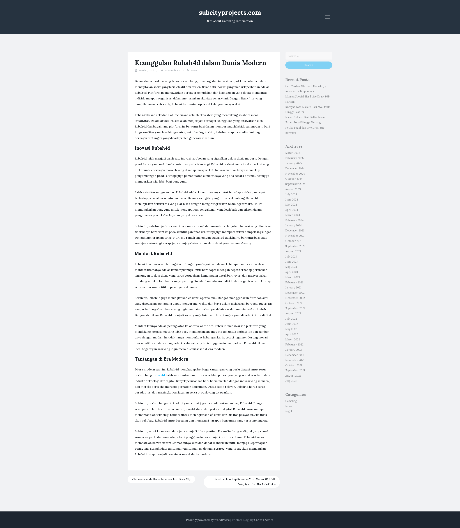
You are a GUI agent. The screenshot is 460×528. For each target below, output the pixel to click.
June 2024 (291, 199)
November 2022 (295, 298)
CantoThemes (263, 520)
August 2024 (293, 189)
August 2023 (293, 251)
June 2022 (291, 324)
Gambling (291, 401)
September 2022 (295, 308)
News (194, 70)
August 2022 (293, 313)
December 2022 (295, 292)
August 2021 (293, 375)
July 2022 (291, 318)
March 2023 (292, 277)
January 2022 (293, 349)
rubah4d (159, 375)
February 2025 (294, 158)
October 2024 (293, 178)
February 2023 (294, 282)
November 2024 (295, 173)
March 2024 (292, 215)
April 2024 (291, 209)
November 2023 (295, 235)
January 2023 (293, 287)
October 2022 (293, 303)
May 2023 (291, 266)
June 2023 (291, 261)
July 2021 (291, 381)
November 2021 (294, 360)
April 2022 (291, 334)
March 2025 (292, 152)
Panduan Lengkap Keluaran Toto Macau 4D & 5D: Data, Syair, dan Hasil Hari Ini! (245, 482)
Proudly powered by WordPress (208, 520)
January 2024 (293, 225)
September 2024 (295, 184)
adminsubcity (172, 70)
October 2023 (293, 241)
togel (288, 411)
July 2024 (291, 194)
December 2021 (294, 355)
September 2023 (295, 246)
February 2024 (294, 220)
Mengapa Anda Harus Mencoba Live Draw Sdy (162, 479)
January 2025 (293, 163)
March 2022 (292, 339)
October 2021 (293, 365)
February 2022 (294, 344)
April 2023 (291, 272)
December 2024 (295, 168)
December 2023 (294, 230)
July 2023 (291, 256)
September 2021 (295, 370)
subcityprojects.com (230, 12)
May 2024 (291, 204)
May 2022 (291, 329)
